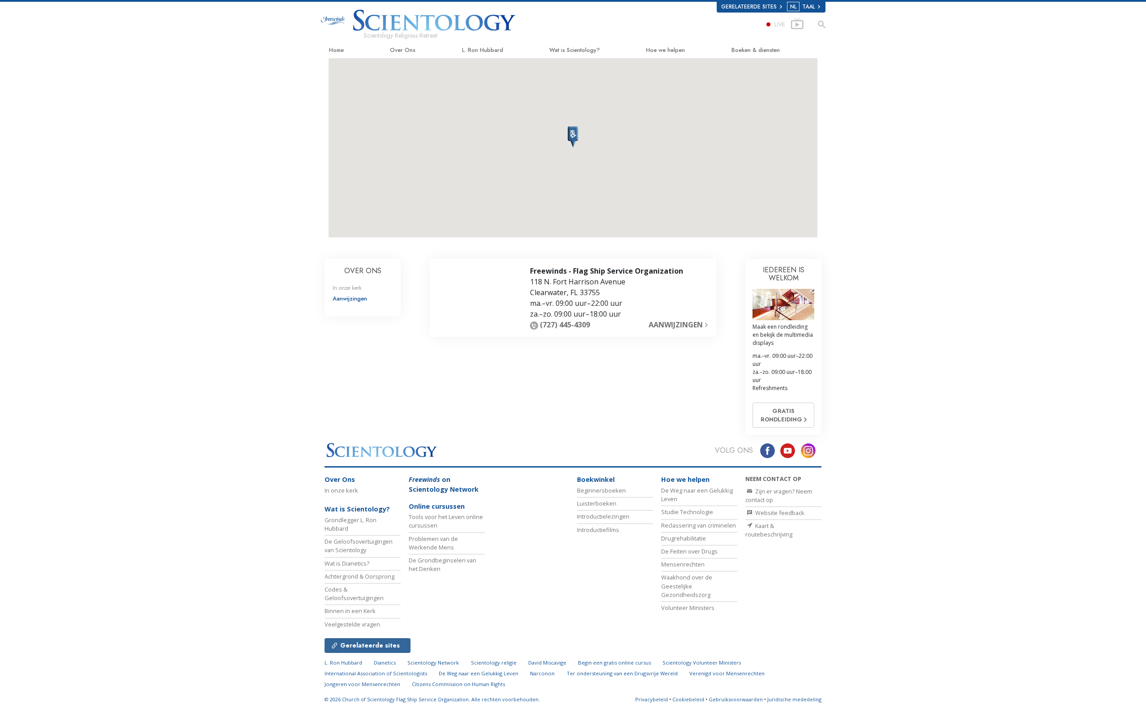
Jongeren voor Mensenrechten (362, 684)
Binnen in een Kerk (350, 611)
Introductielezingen (603, 516)
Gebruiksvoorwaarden (736, 699)
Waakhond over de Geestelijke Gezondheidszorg (686, 585)
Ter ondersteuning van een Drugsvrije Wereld (622, 673)
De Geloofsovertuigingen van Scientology (359, 545)
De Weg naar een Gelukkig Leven (478, 673)
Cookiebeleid (688, 699)
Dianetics (385, 662)
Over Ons (402, 50)
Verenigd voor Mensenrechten (727, 673)
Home (336, 50)
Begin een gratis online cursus (614, 662)
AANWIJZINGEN (677, 325)
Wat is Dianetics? (347, 563)
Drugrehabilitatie (683, 538)
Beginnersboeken (601, 490)
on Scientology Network (444, 484)
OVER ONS (362, 271)
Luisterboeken (596, 503)
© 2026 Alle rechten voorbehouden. (432, 699)
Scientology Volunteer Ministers (702, 662)
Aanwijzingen (350, 298)
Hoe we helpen (665, 50)
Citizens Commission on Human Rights (458, 684)
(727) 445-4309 (565, 325)
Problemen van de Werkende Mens (433, 543)
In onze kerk (347, 287)
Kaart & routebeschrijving (768, 530)
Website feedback (779, 513)
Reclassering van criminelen (698, 525)
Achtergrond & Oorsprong (359, 576)
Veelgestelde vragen (352, 624)
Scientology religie (494, 662)
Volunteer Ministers (687, 608)
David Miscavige (547, 662)
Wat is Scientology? (574, 50)
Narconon (542, 673)
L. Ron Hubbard (482, 50)
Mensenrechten (683, 564)
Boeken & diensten (755, 50)
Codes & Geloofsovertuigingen (354, 593)
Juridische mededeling (794, 699)
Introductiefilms (598, 530)
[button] (573, 137)
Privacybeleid (651, 699)
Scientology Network (433, 662)
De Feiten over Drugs (689, 551)
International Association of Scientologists (376, 673)
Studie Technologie (687, 512)
